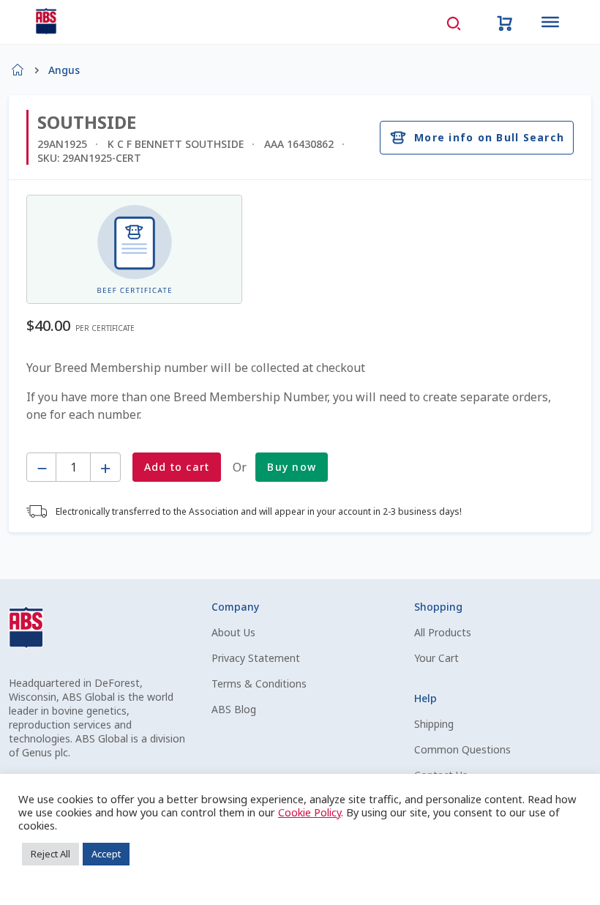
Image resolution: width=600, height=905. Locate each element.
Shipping (434, 724)
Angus (64, 70)
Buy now (291, 467)
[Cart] (505, 22)
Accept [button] (106, 853)
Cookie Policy (309, 812)
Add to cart (177, 467)
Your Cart (436, 658)
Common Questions (462, 749)
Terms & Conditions (259, 683)
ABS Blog (233, 709)
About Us (233, 632)
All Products (442, 632)
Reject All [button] (50, 853)
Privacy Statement (255, 658)
